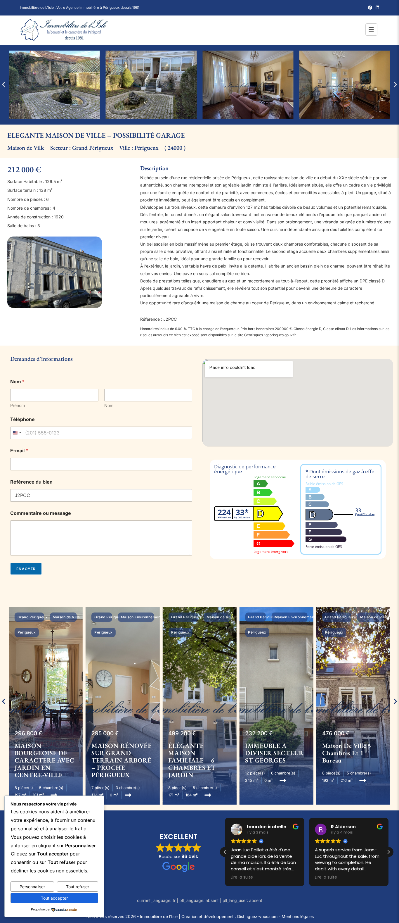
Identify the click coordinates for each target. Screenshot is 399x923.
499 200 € (182, 733)
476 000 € (336, 733)
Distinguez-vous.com (257, 916)
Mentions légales (298, 916)
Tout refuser (77, 886)
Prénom (17, 405)
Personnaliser (32, 886)
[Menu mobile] (372, 30)
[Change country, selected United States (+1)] (16, 433)
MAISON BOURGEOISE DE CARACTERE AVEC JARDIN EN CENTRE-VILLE (44, 760)
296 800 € (28, 733)
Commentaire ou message (40, 513)
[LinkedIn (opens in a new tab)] (376, 8)
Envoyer (26, 569)
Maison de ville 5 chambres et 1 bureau (346, 753)
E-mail (19, 450)
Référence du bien (31, 482)
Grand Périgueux (92, 147)
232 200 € (259, 733)
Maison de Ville (25, 147)
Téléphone (22, 419)
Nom (108, 405)
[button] (3, 84)
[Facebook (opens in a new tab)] (370, 8)
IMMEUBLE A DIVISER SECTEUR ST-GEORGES (274, 753)
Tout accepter (54, 898)
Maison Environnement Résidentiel (152, 617)
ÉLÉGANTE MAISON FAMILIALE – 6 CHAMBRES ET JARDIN (192, 760)
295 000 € (105, 733)
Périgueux (146, 147)
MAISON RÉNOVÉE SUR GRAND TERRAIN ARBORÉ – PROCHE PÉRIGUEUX (121, 760)
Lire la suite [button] (242, 877)
